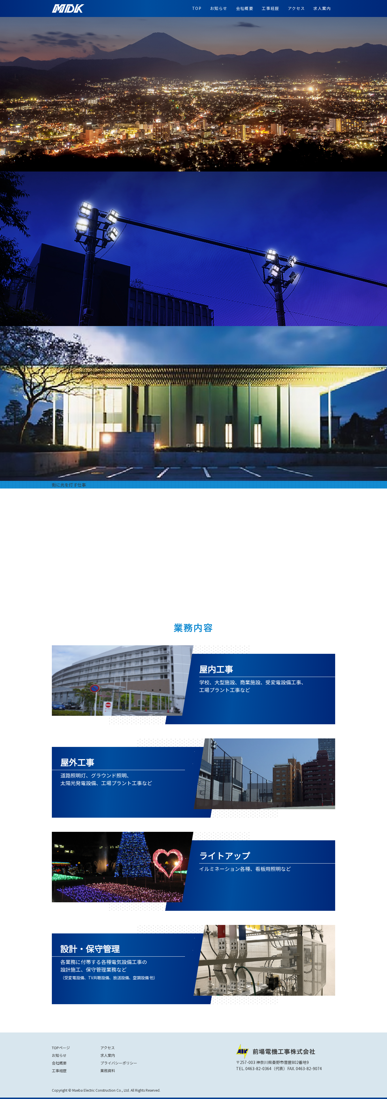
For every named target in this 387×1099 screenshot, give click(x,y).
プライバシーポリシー (118, 1063)
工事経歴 (270, 8)
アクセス (296, 8)
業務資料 (107, 1070)
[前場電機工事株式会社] (68, 8)
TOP (196, 8)
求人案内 (322, 8)
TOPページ (61, 1047)
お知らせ (218, 8)
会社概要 (245, 8)
